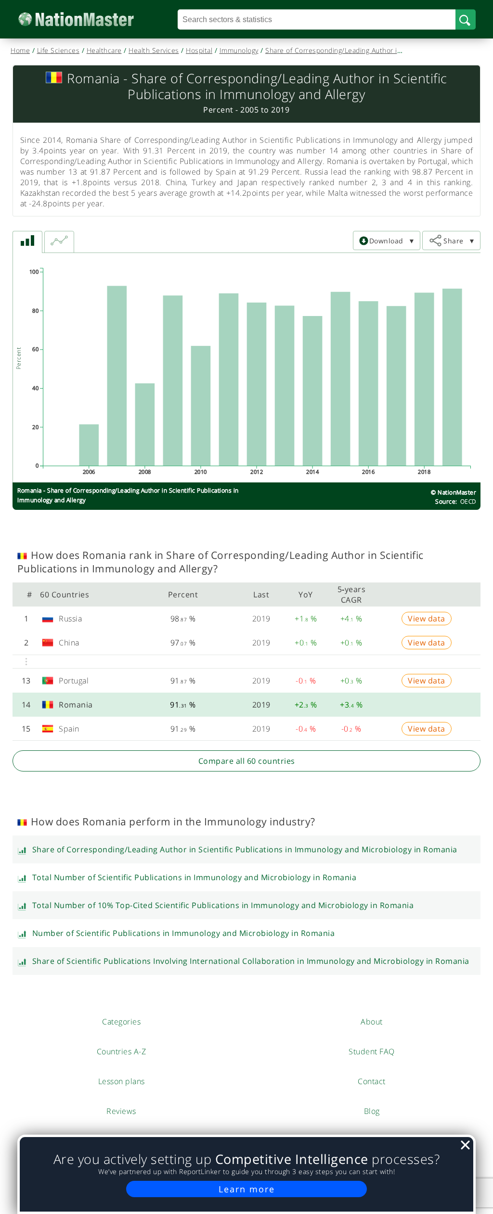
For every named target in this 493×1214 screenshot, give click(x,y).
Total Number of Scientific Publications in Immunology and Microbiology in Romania (194, 877)
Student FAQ (372, 1051)
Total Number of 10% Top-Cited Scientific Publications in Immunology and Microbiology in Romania (223, 905)
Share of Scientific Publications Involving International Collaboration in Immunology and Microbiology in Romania (250, 961)
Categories (121, 1021)
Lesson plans (121, 1081)
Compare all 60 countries (246, 761)
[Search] (465, 19)
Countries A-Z (121, 1051)
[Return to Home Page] (90, 19)
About (372, 1021)
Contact (372, 1081)
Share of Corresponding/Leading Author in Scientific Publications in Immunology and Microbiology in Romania (244, 849)
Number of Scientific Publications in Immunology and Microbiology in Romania (183, 933)
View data (426, 618)
